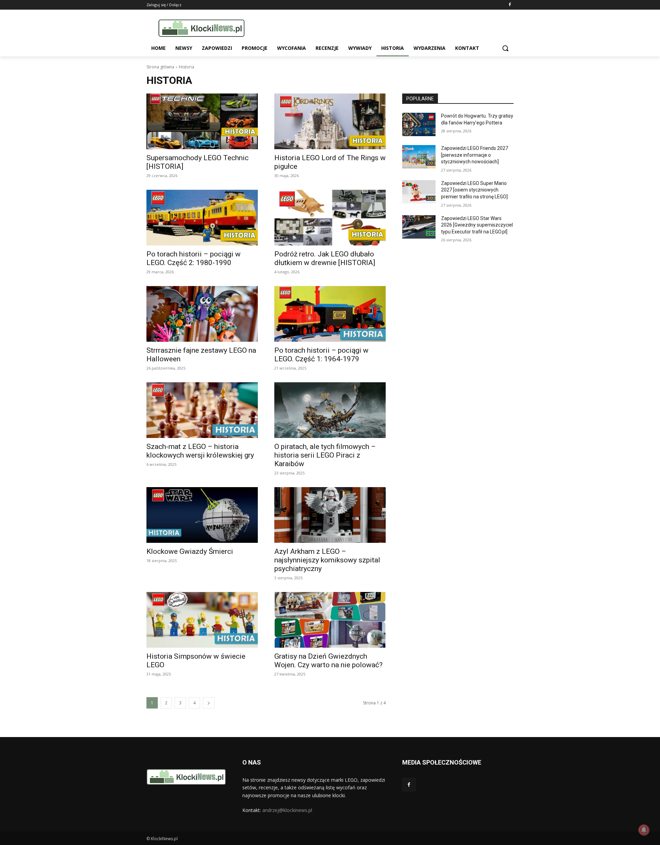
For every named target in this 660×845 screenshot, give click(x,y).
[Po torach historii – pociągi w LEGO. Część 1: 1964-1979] (330, 314)
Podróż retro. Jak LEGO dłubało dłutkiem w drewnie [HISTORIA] (324, 258)
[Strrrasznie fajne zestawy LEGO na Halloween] (202, 314)
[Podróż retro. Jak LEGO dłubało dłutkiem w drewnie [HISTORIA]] (330, 217)
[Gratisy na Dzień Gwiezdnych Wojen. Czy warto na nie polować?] (330, 620)
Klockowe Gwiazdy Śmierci (189, 551)
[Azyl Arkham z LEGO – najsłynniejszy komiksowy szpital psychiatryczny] (330, 515)
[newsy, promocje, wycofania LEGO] (201, 28)
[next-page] (208, 703)
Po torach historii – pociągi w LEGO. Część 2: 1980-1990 (193, 258)
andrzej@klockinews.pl (287, 810)
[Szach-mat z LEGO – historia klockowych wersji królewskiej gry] (202, 410)
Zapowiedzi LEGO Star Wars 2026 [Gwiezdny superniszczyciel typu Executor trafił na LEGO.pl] (477, 225)
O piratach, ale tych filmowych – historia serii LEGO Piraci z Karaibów (325, 455)
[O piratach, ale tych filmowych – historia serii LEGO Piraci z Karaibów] (330, 410)
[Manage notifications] (643, 829)
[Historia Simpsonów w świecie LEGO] (202, 620)
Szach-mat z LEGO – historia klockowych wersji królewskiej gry (200, 450)
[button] (505, 48)
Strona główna (160, 67)
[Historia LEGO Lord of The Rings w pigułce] (330, 121)
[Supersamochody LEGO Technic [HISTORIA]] (202, 121)
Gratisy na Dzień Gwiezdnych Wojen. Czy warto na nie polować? (328, 660)
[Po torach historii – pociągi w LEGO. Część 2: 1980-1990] (202, 217)
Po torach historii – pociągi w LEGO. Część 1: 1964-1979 (321, 354)
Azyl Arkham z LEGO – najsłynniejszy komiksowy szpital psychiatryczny (327, 560)
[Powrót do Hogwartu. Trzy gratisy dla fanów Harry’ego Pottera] (419, 124)
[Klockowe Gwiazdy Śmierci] (202, 515)
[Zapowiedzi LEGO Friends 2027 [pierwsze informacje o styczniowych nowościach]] (419, 156)
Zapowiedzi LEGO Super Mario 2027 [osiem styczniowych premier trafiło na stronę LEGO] (474, 189)
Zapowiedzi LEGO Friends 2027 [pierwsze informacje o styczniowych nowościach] (474, 154)
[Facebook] (510, 5)
